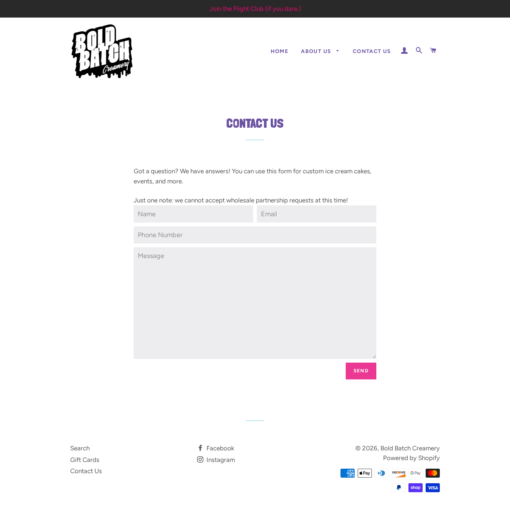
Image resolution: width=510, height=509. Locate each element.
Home (280, 51)
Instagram (220, 459)
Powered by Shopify (411, 458)
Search (80, 448)
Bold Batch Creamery (410, 448)
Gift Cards (84, 459)
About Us (317, 51)
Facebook (219, 448)
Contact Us (372, 51)
